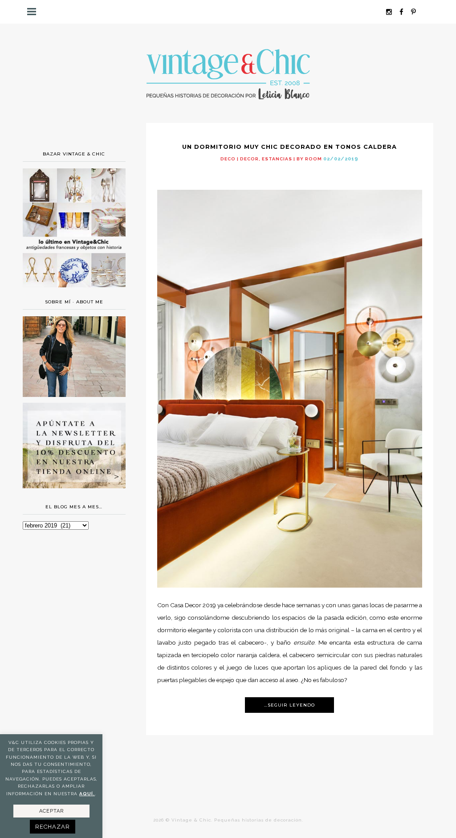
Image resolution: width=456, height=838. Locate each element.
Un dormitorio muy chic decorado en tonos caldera (289, 146)
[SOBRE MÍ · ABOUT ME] (74, 394)
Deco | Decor (239, 158)
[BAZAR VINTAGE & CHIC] (74, 290)
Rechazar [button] (52, 826)
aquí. (87, 793)
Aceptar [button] (51, 811)
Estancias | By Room (292, 158)
